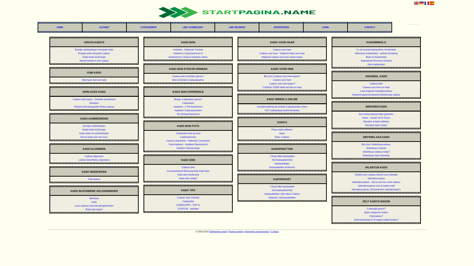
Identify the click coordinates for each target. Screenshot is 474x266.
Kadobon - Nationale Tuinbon (188, 49)
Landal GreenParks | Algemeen (94, 160)
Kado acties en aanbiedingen (94, 133)
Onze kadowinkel (376, 64)
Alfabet (104, 27)
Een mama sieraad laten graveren (376, 114)
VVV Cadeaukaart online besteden (282, 110)
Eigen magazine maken (376, 212)
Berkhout (94, 198)
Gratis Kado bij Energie (94, 57)
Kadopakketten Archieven (282, 167)
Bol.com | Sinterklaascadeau (376, 144)
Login (325, 27)
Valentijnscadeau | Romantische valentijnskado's (376, 189)
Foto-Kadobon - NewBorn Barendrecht (188, 144)
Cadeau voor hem (282, 80)
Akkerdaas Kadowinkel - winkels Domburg (376, 53)
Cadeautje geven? (376, 208)
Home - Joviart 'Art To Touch (376, 118)
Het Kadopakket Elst (282, 160)
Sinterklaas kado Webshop (376, 155)
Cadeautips (188, 201)
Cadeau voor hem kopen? (282, 83)
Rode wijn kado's (94, 209)
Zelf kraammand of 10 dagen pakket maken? (376, 220)
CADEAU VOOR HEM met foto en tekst (282, 87)
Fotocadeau (94, 179)
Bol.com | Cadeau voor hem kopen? (282, 76)
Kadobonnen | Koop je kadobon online (188, 57)
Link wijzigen (237, 27)
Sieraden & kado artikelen (376, 121)
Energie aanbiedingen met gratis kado (94, 49)
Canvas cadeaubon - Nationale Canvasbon (188, 140)
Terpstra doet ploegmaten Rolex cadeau (94, 106)
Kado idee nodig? (188, 178)
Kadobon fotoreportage (188, 148)
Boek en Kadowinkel (376, 57)
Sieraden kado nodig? (376, 125)
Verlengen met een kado (94, 80)
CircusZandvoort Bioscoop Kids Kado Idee (188, 171)
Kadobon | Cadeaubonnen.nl (188, 53)
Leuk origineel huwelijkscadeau (376, 91)
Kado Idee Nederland (188, 174)
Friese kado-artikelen (282, 129)
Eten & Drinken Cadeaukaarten (188, 80)
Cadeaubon (188, 103)
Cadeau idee (188, 167)
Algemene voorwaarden (257, 231)
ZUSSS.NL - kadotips (188, 208)
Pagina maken (236, 231)
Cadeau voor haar (282, 49)
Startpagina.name (218, 231)
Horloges (94, 103)
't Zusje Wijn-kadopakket (282, 156)
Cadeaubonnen (188, 137)
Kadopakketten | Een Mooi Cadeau (282, 194)
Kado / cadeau (282, 137)
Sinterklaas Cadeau (376, 148)
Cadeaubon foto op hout (188, 133)
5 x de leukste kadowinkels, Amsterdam (376, 49)
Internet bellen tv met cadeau (94, 60)
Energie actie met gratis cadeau (94, 53)
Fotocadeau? (376, 216)
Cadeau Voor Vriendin (188, 197)
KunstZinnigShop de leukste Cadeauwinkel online (282, 106)
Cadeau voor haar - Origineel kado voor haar (282, 53)
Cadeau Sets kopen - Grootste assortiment (94, 99)
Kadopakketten (282, 163)
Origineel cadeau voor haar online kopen (282, 57)
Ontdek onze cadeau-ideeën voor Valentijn (376, 174)
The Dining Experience (188, 114)
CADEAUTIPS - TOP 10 (188, 205)
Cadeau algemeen (94, 156)
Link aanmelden (193, 27)
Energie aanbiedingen (94, 126)
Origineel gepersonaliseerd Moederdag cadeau (376, 94)
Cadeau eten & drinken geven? (188, 76)
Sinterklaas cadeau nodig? (376, 152)
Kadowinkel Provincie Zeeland (376, 60)
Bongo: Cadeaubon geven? (188, 99)
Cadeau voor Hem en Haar (376, 87)
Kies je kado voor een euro (94, 137)
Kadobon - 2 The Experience (188, 106)
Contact (369, 27)
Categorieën (149, 27)
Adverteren (281, 27)
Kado (94, 202)
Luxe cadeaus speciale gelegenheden (94, 205)
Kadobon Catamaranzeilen (188, 110)
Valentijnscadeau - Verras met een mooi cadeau (376, 182)
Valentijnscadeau (376, 178)
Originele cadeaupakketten (282, 197)
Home (60, 27)
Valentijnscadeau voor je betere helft (376, 186)
